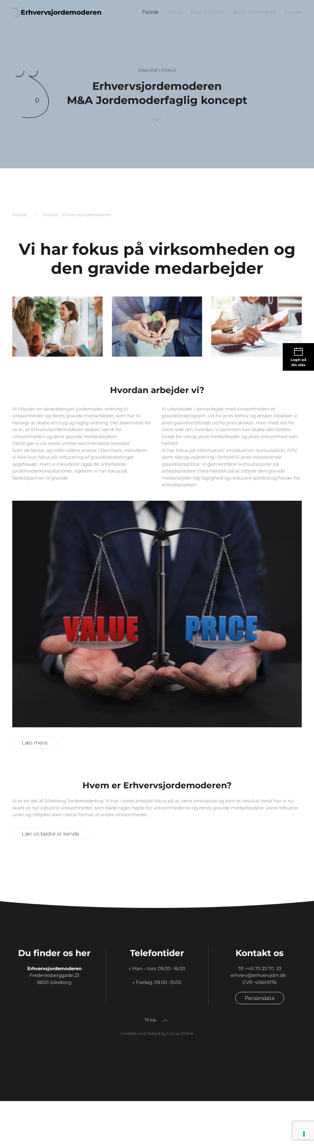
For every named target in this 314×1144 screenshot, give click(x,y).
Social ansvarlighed (254, 12)
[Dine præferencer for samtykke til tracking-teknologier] (304, 1134)
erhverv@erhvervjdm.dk (259, 975)
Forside (150, 12)
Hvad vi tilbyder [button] (207, 12)
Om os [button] (174, 12)
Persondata (259, 998)
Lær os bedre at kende (50, 834)
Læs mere (35, 743)
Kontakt (293, 12)
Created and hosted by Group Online (157, 1033)
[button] (165, 1020)
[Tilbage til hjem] (59, 12)
